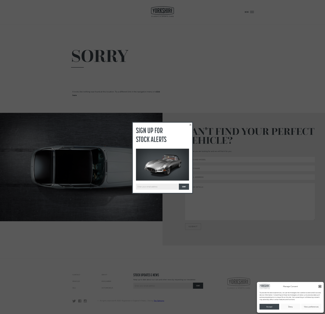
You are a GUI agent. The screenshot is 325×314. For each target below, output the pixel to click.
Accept (269, 307)
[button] (320, 286)
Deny (290, 307)
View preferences (311, 307)
